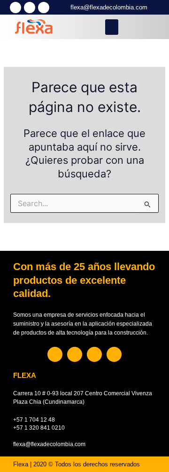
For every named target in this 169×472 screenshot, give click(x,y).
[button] (111, 27)
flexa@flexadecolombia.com (108, 7)
